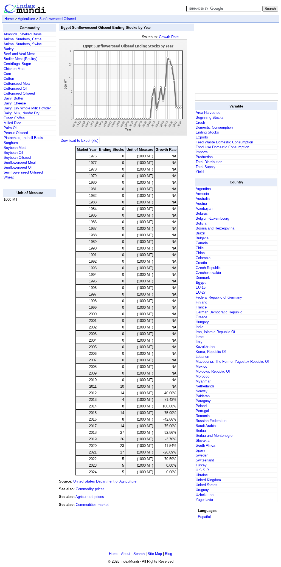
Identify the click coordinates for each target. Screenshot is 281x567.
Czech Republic (208, 268)
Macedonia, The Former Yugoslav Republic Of (232, 361)
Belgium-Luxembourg (212, 218)
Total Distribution (209, 162)
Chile (200, 248)
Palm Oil (10, 128)
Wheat (9, 177)
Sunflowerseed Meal (20, 162)
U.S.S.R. (203, 470)
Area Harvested (208, 112)
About (125, 554)
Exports (202, 137)
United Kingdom (208, 480)
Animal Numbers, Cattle (22, 39)
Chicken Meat (15, 69)
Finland (201, 302)
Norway (201, 391)
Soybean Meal (15, 148)
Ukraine (202, 475)
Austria (201, 204)
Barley (9, 49)
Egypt (201, 282)
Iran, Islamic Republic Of (215, 332)
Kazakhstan (205, 347)
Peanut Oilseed (16, 133)
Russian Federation (211, 421)
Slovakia (202, 440)
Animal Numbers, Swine (23, 44)
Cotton (9, 78)
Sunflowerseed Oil (18, 167)
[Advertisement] (25, 288)
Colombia (203, 258)
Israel (200, 337)
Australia (203, 199)
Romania (203, 416)
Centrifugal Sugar (17, 64)
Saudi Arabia (206, 426)
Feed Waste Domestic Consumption (224, 142)
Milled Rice (12, 123)
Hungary (202, 322)
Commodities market (92, 505)
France (201, 307)
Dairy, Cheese (15, 103)
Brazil (200, 233)
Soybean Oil (13, 153)
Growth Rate (169, 37)
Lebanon (202, 357)
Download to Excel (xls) (79, 140)
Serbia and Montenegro (214, 435)
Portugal (202, 411)
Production (204, 157)
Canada (202, 243)
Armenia (202, 194)
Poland (201, 406)
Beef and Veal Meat (19, 54)
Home (9, 19)
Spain (200, 450)
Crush (200, 122)
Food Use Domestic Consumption (222, 147)
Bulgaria (202, 238)
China (200, 253)
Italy (199, 342)
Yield (200, 172)
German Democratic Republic (219, 312)
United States (206, 485)
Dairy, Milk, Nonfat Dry (22, 113)
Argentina (203, 189)
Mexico (201, 366)
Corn (7, 74)
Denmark (203, 278)
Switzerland (205, 460)
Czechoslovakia (208, 273)
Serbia (201, 431)
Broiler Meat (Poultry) (20, 59)
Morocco (202, 376)
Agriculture (26, 19)
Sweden (202, 455)
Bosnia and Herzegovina (215, 228)
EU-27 (201, 292)
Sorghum (11, 143)
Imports (202, 152)
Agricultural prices (89, 497)
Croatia (201, 263)
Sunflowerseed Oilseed (57, 19)
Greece (201, 317)
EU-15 (201, 287)
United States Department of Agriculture (104, 481)
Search (139, 554)
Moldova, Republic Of (213, 371)
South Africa (205, 445)
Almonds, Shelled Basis (23, 34)
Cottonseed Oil (15, 88)
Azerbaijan (204, 208)
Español (204, 517)
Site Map (155, 554)
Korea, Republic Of (211, 352)
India (199, 327)
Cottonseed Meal (17, 83)
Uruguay (202, 490)
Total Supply (205, 167)
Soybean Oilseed (17, 157)
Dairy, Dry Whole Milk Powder (27, 108)
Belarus (202, 213)
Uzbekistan (204, 495)
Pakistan (203, 396)
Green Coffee (14, 118)
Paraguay (203, 401)
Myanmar (203, 381)
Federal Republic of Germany (219, 297)
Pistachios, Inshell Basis (23, 138)
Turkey (201, 465)
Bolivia (201, 223)
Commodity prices (90, 489)
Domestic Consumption (214, 127)
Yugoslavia (204, 500)
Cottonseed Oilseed (19, 93)
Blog (168, 554)
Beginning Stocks (210, 117)
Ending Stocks (207, 132)
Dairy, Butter (13, 98)
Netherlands (205, 386)
